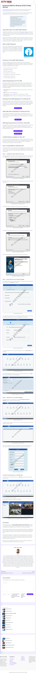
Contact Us (23, 657)
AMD (14, 94)
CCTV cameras (9, 63)
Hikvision (11, 661)
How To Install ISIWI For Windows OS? (16, 25)
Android (21, 95)
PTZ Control (5, 69)
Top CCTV (11, 660)
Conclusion (12, 26)
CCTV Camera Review (13, 663)
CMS (15, 37)
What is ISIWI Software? (14, 17)
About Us (22, 656)
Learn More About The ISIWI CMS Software (17, 16)
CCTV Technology (12, 662)
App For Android (18, 119)
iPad (30, 95)
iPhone (27, 95)
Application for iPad (18, 133)
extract (30, 103)
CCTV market (12, 664)
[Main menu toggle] (34, 2)
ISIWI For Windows (18, 108)
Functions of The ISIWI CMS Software (16, 18)
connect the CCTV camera (7, 10)
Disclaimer (22, 658)
